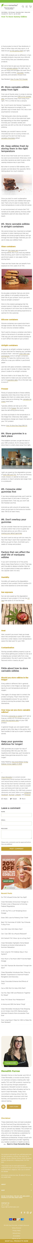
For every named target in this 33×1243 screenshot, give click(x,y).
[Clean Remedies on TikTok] (31, 1212)
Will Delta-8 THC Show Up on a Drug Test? (15, 938)
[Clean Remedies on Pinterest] (24, 1212)
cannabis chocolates (8, 138)
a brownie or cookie (15, 716)
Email (3, 820)
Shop (3, 1190)
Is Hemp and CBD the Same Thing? (13, 1004)
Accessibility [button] (16, 1236)
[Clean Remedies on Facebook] (21, 1212)
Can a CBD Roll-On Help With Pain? (13, 988)
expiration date (20, 12)
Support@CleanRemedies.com (10, 1207)
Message (4, 828)
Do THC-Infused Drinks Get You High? (14, 897)
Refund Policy (16, 1233)
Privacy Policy (16, 1230)
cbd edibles (4, 12)
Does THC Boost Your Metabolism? (13, 999)
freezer (13, 408)
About (3, 1184)
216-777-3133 (5, 1205)
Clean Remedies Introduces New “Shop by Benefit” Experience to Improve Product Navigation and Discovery (15, 975)
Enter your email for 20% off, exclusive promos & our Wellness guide (15, 1196)
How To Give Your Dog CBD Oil (16, 425)
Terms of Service (16, 1228)
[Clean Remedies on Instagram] (28, 1212)
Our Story (14, 1106)
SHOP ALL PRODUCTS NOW (16, 1241)
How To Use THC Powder (19, 79)
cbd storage (11, 12)
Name (3, 811)
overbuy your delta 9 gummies (11, 533)
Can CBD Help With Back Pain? (12, 929)
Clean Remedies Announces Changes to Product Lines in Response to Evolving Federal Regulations (14, 904)
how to (11, 14)
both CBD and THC (9, 474)
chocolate (20, 72)
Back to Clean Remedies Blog (18, 1144)
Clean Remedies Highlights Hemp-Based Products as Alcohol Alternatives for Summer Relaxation (15, 945)
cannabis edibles (12, 68)
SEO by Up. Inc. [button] (16, 1238)
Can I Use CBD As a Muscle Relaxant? (14, 934)
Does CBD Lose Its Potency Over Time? (14, 917)
